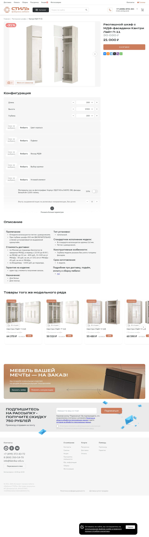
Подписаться (112, 410)
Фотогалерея (56, 2)
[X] (114, 53)
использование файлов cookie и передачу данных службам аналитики (103, 530)
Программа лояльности (68, 458)
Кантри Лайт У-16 (96, 330)
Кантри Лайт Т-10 (56, 330)
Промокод (103, 447)
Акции (43, 2)
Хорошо (130, 527)
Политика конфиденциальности (72, 491)
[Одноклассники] (108, 53)
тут (58, 274)
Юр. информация (70, 462)
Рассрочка (34, 2)
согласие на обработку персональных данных (73, 422)
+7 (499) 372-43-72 (14, 453)
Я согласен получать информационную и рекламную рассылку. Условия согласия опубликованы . (78, 427)
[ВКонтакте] (104, 53)
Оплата (17, 2)
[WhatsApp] (121, 53)
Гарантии (102, 450)
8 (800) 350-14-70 (14, 457)
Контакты (130, 2)
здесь (91, 428)
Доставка (7, 2)
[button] (95, 54)
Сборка (25, 2)
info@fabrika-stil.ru (14, 460)
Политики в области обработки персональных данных (75, 419)
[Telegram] (111, 53)
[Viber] (117, 53)
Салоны (142, 2)
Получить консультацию (42, 390)
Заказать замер (19, 390)
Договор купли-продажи (98, 491)
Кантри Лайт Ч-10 (16, 330)
